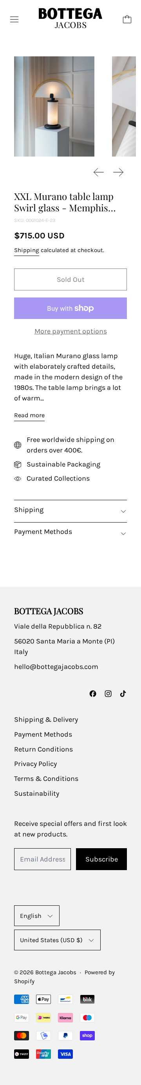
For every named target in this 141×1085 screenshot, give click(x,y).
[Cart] (127, 19)
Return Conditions (43, 749)
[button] (54, 106)
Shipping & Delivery (46, 719)
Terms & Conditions (46, 778)
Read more (29, 415)
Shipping (26, 250)
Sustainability (36, 793)
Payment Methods (43, 734)
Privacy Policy (35, 763)
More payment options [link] (70, 331)
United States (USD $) (51, 940)
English (31, 915)
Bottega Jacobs (55, 972)
